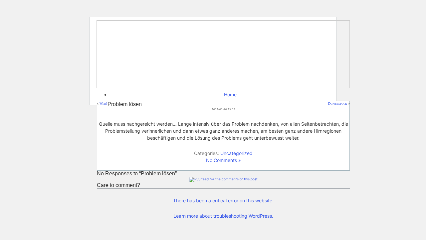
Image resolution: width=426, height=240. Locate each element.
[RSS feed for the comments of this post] (223, 179)
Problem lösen (124, 104)
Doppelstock (337, 103)
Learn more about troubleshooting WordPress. (223, 216)
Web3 (103, 103)
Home (230, 94)
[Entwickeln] (223, 54)
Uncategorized (236, 153)
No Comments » (223, 160)
